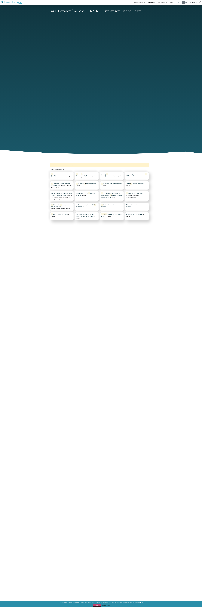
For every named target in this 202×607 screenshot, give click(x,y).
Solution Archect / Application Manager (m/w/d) (61, 205)
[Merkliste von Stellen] (178, 2)
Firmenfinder (139, 2)
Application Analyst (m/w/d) (135, 193)
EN (186, 2)
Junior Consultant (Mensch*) (135, 183)
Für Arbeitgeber (195, 2)
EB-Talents (162, 2)
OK (97, 605)
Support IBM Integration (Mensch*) (112, 183)
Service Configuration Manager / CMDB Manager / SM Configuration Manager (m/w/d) (111, 195)
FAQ (171, 2)
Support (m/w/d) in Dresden (59, 214)
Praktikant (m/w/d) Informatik (134, 214)
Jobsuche (151, 2)
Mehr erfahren (106, 605)
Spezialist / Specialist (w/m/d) (86, 183)
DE (183, 2)
